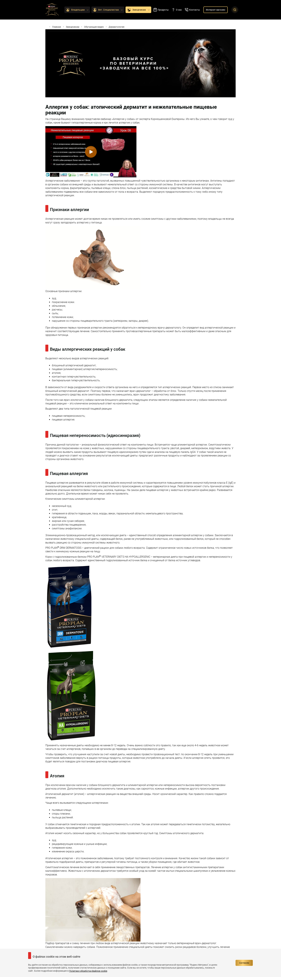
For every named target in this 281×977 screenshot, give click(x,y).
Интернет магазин (215, 9)
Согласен (244, 963)
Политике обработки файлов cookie (88, 971)
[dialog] (140, 963)
